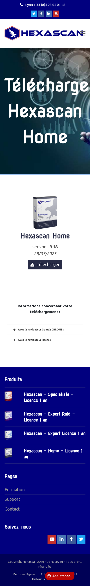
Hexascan (29, 561)
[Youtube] (56, 14)
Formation (15, 489)
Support (12, 499)
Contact (12, 508)
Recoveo (57, 561)
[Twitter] (34, 14)
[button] (82, 33)
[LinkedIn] (49, 14)
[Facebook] (41, 14)
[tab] (45, 329)
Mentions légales (24, 574)
